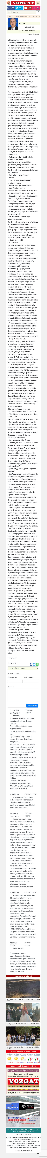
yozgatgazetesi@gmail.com (23, 1150)
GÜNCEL (9, 16)
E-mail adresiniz (29, 677)
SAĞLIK (34, 16)
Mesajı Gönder (32, 705)
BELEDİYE (28, 16)
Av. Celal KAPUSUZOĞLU (27, 31)
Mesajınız (11, 687)
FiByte (39, 1153)
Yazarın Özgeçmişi (33, 34)
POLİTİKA (16, 16)
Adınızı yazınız (12, 677)
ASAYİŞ (22, 16)
